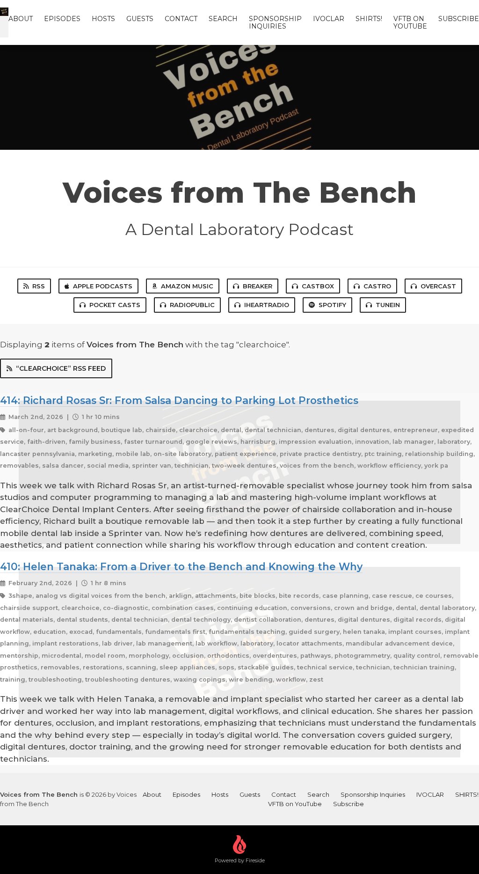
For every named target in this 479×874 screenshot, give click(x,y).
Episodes (62, 19)
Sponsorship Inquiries (275, 22)
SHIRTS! (369, 19)
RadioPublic (192, 304)
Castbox (318, 286)
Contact (181, 19)
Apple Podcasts (102, 286)
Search (223, 19)
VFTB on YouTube (410, 22)
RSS (38, 286)
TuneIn (388, 304)
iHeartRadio (266, 304)
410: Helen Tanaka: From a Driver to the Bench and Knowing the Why (181, 566)
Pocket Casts (114, 304)
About (20, 19)
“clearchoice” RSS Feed (61, 368)
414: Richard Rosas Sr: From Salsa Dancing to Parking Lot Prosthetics (179, 400)
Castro (377, 286)
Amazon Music (187, 286)
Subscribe (458, 19)
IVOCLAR (328, 19)
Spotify (332, 304)
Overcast (438, 286)
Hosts (103, 19)
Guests (139, 19)
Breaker (257, 286)
